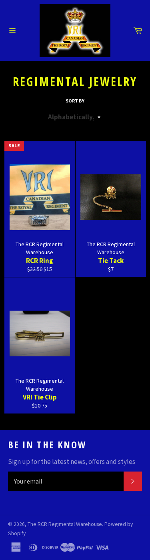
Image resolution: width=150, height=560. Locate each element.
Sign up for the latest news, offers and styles (71, 461)
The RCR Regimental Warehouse (65, 524)
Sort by (75, 101)
